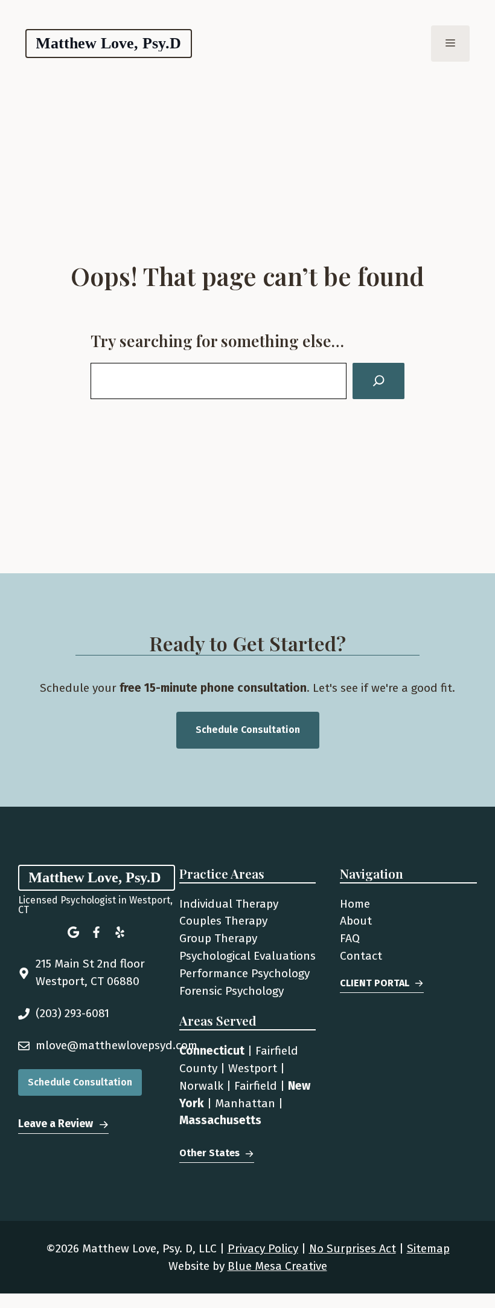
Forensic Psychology (231, 991)
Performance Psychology (244, 973)
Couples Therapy (223, 921)
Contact (361, 956)
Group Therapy (218, 938)
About (356, 921)
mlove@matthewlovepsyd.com (116, 1045)
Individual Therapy (228, 904)
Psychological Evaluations (247, 956)
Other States (209, 1153)
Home (355, 904)
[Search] (378, 381)
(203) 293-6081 (72, 1013)
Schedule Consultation (248, 729)
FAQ (350, 938)
